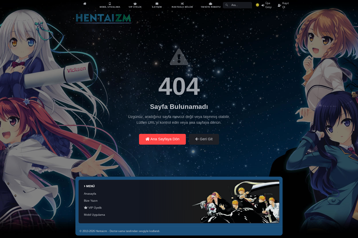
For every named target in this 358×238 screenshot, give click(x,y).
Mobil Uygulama (94, 214)
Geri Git (206, 139)
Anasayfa (90, 193)
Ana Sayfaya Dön (164, 139)
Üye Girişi (268, 5)
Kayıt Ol (285, 5)
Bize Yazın (91, 200)
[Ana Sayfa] (84, 3)
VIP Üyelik (95, 207)
